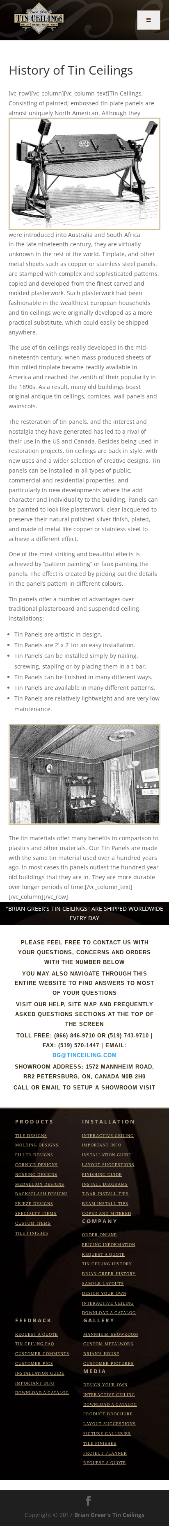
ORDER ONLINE (99, 1235)
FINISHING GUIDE (102, 1174)
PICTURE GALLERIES (107, 1433)
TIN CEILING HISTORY (107, 1264)
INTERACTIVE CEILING (108, 1135)
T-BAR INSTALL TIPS (105, 1194)
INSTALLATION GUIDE (106, 1155)
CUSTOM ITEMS (33, 1223)
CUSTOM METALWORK (108, 1344)
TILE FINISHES (31, 1233)
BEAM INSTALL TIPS (105, 1203)
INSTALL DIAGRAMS (105, 1184)
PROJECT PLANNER (105, 1453)
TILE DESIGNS (31, 1135)
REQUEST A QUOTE (103, 1254)
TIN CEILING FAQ (34, 1344)
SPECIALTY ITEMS (36, 1213)
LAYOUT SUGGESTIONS (108, 1164)
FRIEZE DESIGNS (34, 1203)
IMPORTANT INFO (101, 1145)
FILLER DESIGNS (34, 1155)
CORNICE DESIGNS (36, 1164)
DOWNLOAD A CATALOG (109, 1312)
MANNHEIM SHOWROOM (110, 1334)
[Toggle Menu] (149, 20)
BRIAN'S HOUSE (101, 1353)
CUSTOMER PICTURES (108, 1363)
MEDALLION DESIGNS (39, 1184)
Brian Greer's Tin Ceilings (109, 1515)
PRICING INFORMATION (108, 1244)
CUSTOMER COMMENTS (42, 1353)
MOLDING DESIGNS (37, 1145)
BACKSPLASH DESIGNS (41, 1194)
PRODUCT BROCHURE (108, 1414)
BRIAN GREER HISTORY (109, 1273)
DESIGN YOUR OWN (104, 1293)
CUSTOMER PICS (34, 1363)
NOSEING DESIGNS (36, 1174)
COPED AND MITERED (106, 1213)
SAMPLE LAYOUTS (103, 1283)
